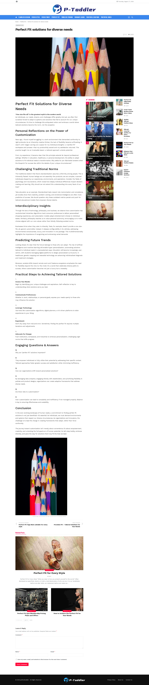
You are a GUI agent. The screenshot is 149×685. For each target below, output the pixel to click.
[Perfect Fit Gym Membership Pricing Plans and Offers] (31, 599)
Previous (19, 620)
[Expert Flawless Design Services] (119, 172)
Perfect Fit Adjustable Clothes (127, 101)
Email (53, 651)
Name (17, 651)
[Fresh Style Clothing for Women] (99, 111)
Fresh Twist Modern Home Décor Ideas (128, 111)
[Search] (132, 17)
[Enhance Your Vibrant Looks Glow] (119, 153)
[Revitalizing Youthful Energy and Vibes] (99, 171)
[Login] (16, 1)
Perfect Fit (19, 25)
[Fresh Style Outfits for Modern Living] (99, 131)
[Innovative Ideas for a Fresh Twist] (99, 191)
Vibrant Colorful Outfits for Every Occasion (127, 133)
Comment (19, 635)
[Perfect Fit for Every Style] (49, 553)
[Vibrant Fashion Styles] (119, 163)
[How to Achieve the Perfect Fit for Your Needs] (67, 599)
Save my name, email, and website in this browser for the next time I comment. (42, 659)
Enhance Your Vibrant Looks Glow (128, 153)
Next (26, 620)
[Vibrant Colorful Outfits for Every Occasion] (119, 132)
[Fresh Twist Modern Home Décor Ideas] (119, 112)
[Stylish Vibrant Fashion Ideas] (119, 122)
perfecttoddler (24, 680)
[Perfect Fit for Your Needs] (119, 145)
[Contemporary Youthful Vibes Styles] (99, 151)
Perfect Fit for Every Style (49, 573)
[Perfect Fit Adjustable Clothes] (119, 102)
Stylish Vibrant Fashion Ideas (128, 121)
